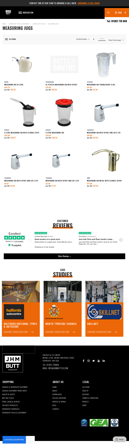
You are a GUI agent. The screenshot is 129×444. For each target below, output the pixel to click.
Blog (54, 405)
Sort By (78, 39)
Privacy (85, 402)
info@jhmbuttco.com (58, 368)
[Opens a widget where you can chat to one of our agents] (119, 439)
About (54, 391)
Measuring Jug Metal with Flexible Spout (105, 160)
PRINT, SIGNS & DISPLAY (11, 402)
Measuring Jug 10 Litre (23, 64)
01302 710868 (52, 365)
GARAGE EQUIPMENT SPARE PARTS (14, 391)
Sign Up (85, 391)
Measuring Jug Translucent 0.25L (105, 64)
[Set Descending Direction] (93, 39)
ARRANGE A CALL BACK (89, 3)
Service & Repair (59, 402)
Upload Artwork (59, 398)
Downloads (57, 394)
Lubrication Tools (39, 24)
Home (4, 24)
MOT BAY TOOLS (8, 398)
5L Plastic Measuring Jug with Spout (64, 64)
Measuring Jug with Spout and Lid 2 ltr (23, 160)
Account (86, 387)
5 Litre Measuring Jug (64, 112)
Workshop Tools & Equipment (19, 24)
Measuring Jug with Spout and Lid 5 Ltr (105, 112)
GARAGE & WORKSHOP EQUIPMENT (15, 387)
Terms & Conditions (90, 398)
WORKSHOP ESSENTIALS (10, 409)
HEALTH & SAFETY (8, 394)
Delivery (85, 394)
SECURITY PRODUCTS (10, 405)
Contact (55, 409)
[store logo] (8, 13)
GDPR (84, 405)
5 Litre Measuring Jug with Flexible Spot (23, 112)
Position (84, 39)
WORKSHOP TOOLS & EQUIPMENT (14, 412)
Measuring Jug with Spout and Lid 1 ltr (64, 160)
